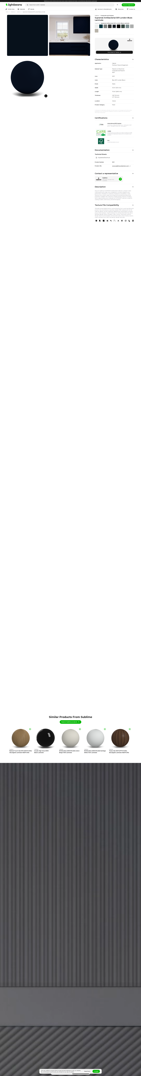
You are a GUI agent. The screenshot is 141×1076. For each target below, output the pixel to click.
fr (117, 5)
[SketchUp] (96, 220)
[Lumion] (129, 220)
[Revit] (99, 220)
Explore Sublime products (69, 722)
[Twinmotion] (133, 220)
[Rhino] (110, 220)
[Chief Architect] (114, 220)
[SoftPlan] (118, 220)
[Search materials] (27, 5)
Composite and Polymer (107, 15)
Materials (13, 11)
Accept (96, 1071)
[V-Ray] (125, 220)
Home (7, 11)
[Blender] (107, 220)
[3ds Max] (103, 220)
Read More (87, 1071)
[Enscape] (122, 220)
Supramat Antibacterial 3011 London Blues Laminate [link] (34, 11)
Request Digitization (128, 5)
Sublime (18, 11)
